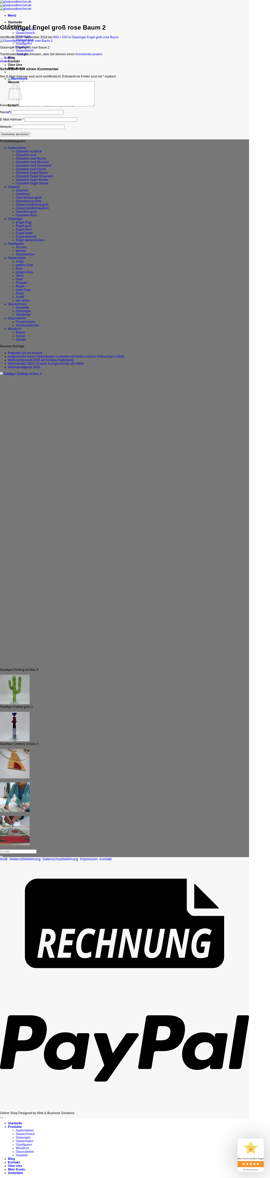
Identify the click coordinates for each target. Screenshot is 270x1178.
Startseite (15, 22)
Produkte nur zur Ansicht (25, 353)
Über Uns (15, 64)
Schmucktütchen (27, 325)
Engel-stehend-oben (30, 240)
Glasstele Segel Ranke (32, 179)
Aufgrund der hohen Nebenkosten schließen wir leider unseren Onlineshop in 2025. (66, 356)
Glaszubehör (25, 50)
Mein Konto (16, 1169)
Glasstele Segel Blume (32, 172)
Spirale (21, 339)
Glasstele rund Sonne (31, 169)
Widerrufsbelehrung (25, 859)
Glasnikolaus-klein (29, 201)
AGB (4, 859)
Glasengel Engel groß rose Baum (95, 37)
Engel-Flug (23, 222)
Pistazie (21, 282)
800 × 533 (60, 37)
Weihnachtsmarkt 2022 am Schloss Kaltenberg (41, 360)
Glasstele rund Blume (31, 158)
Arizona (21, 247)
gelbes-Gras (24, 265)
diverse (21, 250)
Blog (11, 1158)
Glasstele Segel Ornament (34, 176)
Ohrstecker (23, 314)
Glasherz (22, 190)
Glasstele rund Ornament (33, 165)
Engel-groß (24, 226)
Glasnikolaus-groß (29, 197)
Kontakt (14, 61)
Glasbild (14, 187)
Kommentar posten (89, 54)
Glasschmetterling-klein (32, 208)
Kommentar (9, 105)
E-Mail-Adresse (12, 119)
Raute (20, 286)
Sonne (20, 336)
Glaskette (22, 307)
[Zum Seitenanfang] (1, 1117)
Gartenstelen (17, 147)
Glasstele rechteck (29, 151)
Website (5, 126)
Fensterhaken (25, 321)
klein (19, 268)
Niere (20, 275)
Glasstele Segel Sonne (32, 183)
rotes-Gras (23, 289)
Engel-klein (24, 229)
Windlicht (14, 329)
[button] (12, 15)
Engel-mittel (24, 233)
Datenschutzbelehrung (60, 859)
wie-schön (23, 300)
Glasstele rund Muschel (32, 162)
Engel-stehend (26, 236)
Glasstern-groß (26, 211)
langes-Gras (24, 272)
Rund (20, 293)
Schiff (20, 297)
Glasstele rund (26, 155)
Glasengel (15, 218)
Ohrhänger (23, 311)
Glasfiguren (24, 43)
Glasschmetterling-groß (32, 204)
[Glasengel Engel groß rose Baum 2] (26, 40)
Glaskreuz (23, 194)
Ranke (20, 332)
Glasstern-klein (26, 215)
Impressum (89, 859)
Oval (19, 279)
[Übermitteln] (1, 856)
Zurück (7, 57)
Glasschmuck (25, 33)
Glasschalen (16, 258)
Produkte (15, 1126)
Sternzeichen (25, 254)
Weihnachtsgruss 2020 (24, 367)
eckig (19, 261)
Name (5, 112)
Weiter (6, 61)
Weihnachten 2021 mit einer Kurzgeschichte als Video (46, 363)
